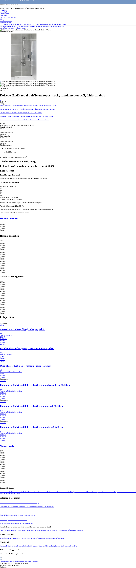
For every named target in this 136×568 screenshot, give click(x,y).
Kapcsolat (3, 546)
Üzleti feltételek (5, 562)
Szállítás (16, 538)
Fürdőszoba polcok (58, 26)
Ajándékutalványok (30, 546)
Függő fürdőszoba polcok (79, 492)
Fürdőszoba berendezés (20, 26)
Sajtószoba (40, 546)
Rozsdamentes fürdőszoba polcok (60, 492)
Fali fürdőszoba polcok (94, 492)
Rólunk (8, 546)
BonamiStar (73, 546)
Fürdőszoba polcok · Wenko (21, 492)
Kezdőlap (3, 26)
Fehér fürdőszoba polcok (42, 492)
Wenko (32, 492)
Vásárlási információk (7, 538)
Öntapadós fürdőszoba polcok (111, 492)
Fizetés (40, 538)
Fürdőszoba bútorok (34, 26)
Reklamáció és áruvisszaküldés (28, 538)
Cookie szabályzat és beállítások (28, 562)
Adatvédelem (14, 562)
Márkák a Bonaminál (17, 546)
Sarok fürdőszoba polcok (12, 493)
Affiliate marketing (49, 546)
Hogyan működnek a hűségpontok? (54, 538)
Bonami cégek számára (62, 546)
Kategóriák (9, 26)
